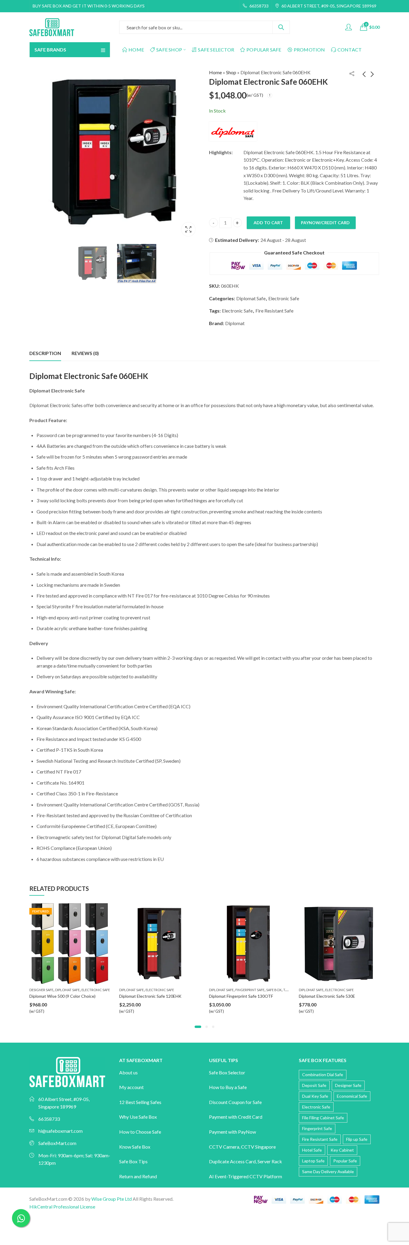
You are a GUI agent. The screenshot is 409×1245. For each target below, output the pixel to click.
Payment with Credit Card (235, 1117)
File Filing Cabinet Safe (323, 1117)
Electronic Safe (283, 298)
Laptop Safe (313, 1160)
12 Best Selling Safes (140, 1102)
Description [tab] (45, 353)
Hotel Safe (312, 1150)
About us (128, 1072)
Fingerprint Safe (160, 990)
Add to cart (268, 222)
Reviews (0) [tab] (85, 353)
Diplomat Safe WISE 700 (321, 996)
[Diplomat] (233, 131)
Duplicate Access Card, (233, 1161)
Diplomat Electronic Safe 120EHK (60, 996)
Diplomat (235, 323)
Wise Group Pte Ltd (111, 1199)
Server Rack (269, 1161)
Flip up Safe (356, 1139)
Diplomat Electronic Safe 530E (237, 996)
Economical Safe (352, 1096)
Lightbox (188, 229)
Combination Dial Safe (322, 1074)
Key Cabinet (342, 1150)
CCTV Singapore (258, 1147)
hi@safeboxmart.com (60, 1131)
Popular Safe (345, 1160)
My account (131, 1087)
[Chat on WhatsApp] (21, 1218)
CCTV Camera (224, 1147)
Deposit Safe (314, 1085)
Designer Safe (311, 990)
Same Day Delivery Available (328, 1171)
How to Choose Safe (140, 1132)
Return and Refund (138, 1176)
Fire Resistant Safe (274, 310)
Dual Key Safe (315, 1096)
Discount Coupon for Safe (235, 1102)
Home (215, 72)
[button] (196, 1026)
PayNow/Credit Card (325, 222)
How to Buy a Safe (228, 1087)
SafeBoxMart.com (57, 1143)
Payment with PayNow (232, 1132)
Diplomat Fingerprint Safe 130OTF (151, 996)
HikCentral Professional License (62, 1206)
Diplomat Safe (251, 298)
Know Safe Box (134, 1147)
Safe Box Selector (227, 1072)
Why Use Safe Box (138, 1117)
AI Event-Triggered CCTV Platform (245, 1176)
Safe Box (184, 990)
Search (281, 27)
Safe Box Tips (133, 1161)
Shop (231, 72)
